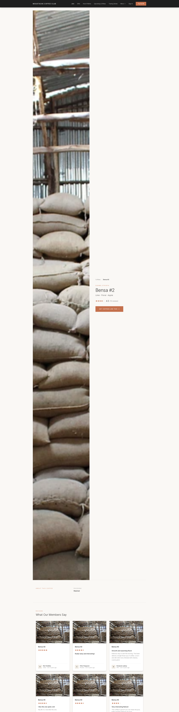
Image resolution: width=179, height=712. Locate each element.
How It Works (87, 3)
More (122, 3)
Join (72, 3)
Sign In (131, 3)
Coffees (98, 279)
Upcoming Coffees (100, 3)
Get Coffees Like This (108, 309)
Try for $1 (141, 3)
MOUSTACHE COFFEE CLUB (44, 4)
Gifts (78, 3)
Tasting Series (113, 3)
